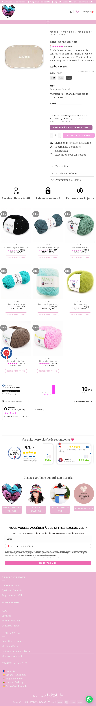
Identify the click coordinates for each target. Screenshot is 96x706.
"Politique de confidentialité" (60, 122)
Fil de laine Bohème (16, 361)
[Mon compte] (71, 11)
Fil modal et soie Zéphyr (48, 247)
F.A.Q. (4, 610)
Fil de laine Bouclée (48, 361)
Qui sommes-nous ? (12, 585)
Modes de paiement (12, 656)
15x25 (53, 78)
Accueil (54, 32)
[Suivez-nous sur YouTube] (61, 695)
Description (61, 166)
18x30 (61, 78)
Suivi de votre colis (12, 620)
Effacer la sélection (86, 71)
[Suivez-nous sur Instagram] (52, 695)
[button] (77, 12)
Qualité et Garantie (12, 590)
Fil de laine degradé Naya (48, 304)
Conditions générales (55, 557)
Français (87, 12)
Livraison (6, 615)
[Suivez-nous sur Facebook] (47, 695)
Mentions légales (11, 646)
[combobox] (9, 546)
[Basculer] (52, 166)
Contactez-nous (10, 625)
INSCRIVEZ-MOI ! (48, 563)
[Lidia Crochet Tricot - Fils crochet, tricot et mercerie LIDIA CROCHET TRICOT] (8, 12)
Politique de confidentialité (41, 557)
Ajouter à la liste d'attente (71, 127)
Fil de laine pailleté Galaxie (16, 247)
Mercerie (68, 32)
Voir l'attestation (11, 391)
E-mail (53, 103)
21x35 (69, 78)
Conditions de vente (12, 641)
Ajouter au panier (79, 135)
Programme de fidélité (13, 595)
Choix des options (16, 257)
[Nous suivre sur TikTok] (56, 695)
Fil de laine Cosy (80, 304)
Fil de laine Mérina (80, 247)
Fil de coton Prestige (16, 304)
